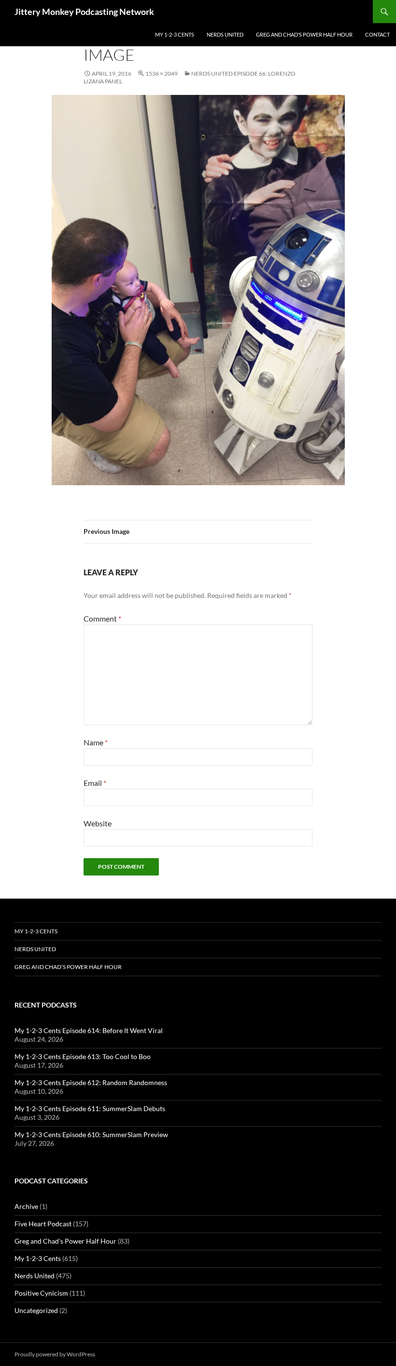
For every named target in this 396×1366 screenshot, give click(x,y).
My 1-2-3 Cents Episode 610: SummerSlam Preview (91, 1134)
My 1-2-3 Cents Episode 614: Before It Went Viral (88, 1030)
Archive (26, 1206)
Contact (377, 34)
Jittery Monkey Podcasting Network (84, 11)
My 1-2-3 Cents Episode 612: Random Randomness (90, 1082)
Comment (102, 618)
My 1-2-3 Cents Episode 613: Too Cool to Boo (82, 1056)
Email (95, 782)
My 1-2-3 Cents (174, 34)
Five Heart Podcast (42, 1224)
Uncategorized (36, 1310)
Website (98, 823)
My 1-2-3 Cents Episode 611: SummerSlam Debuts (89, 1108)
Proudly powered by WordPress (54, 1354)
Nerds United (225, 34)
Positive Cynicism (41, 1293)
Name (96, 742)
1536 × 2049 (161, 73)
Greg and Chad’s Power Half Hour (304, 34)
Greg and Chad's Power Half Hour (65, 1241)
